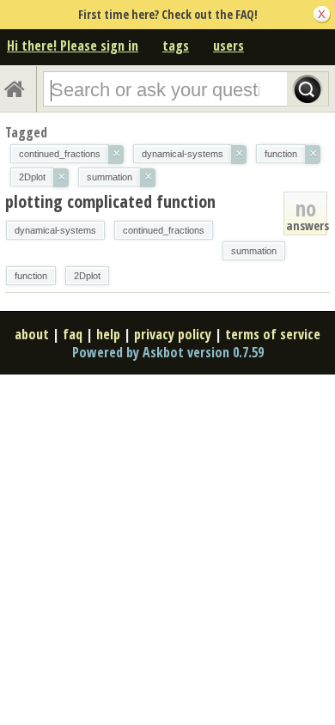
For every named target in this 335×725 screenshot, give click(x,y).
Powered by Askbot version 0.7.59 (168, 352)
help (108, 334)
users (228, 45)
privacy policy (172, 334)
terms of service (272, 334)
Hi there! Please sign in (72, 45)
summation (254, 251)
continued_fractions (163, 230)
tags (175, 45)
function (31, 276)
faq (72, 334)
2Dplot (87, 276)
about (32, 334)
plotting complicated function (110, 201)
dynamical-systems (55, 230)
